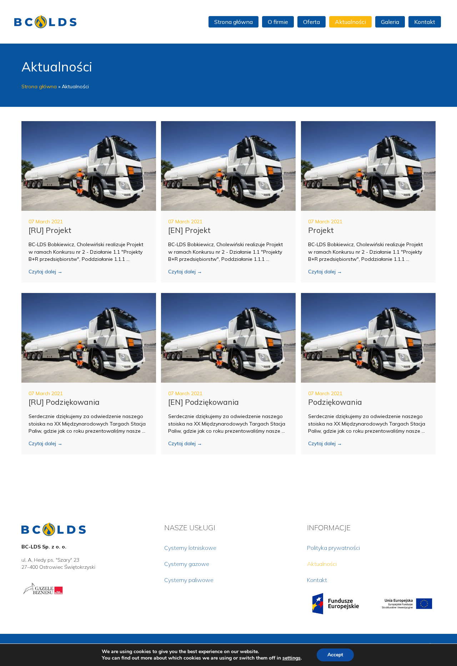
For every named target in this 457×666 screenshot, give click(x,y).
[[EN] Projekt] (228, 165)
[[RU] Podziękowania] (88, 337)
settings (291, 658)
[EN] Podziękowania (203, 402)
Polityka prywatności (333, 547)
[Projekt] (368, 165)
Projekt (321, 230)
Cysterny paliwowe (189, 579)
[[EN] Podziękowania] (228, 337)
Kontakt (317, 579)
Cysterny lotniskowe (190, 547)
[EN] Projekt (189, 230)
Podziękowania (335, 402)
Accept (335, 654)
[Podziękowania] (368, 337)
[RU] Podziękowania (64, 402)
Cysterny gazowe (186, 563)
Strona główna (39, 86)
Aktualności (322, 563)
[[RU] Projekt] (88, 165)
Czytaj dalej (45, 271)
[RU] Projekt (50, 230)
